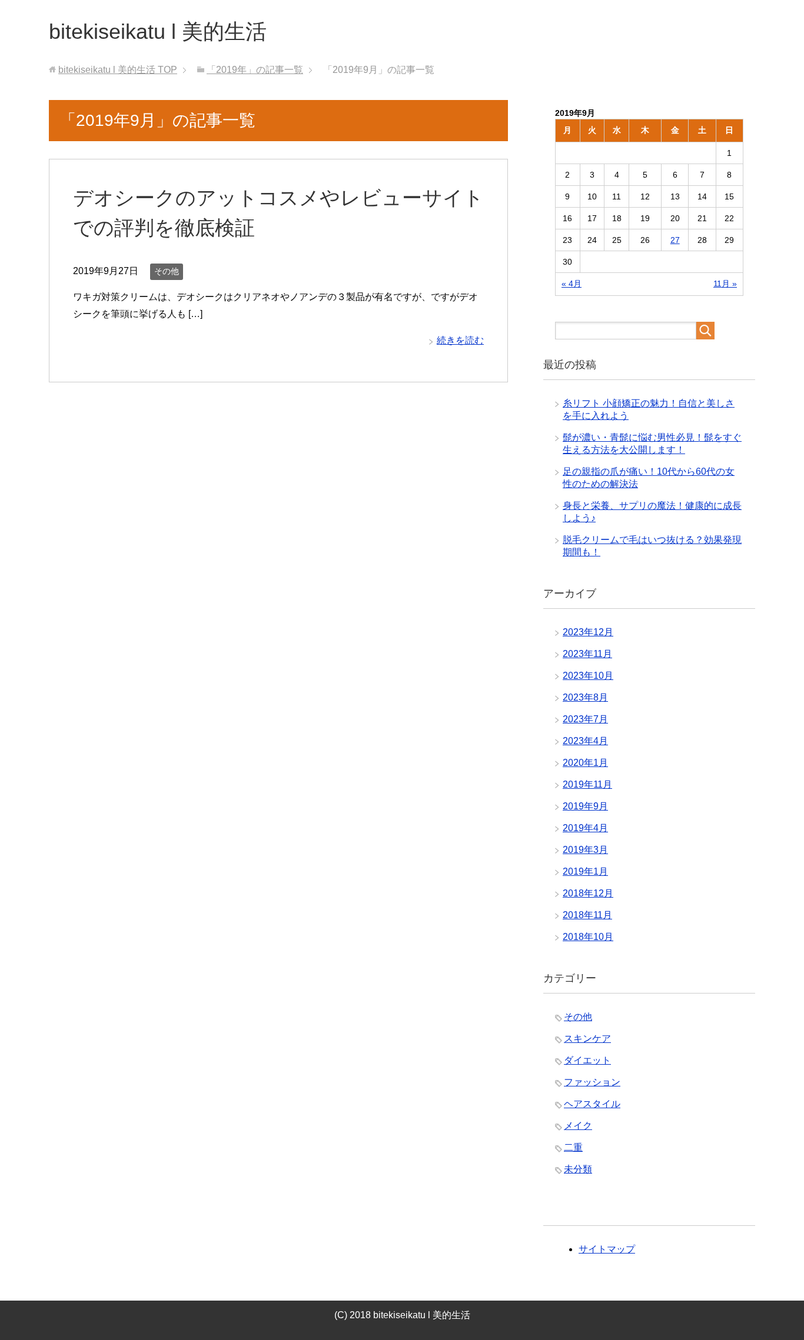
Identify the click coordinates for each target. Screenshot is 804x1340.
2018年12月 (588, 893)
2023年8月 (585, 697)
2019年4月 (585, 828)
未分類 (578, 1169)
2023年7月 (585, 719)
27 (675, 240)
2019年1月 (585, 871)
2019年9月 (585, 806)
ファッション (592, 1082)
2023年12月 (588, 632)
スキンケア (587, 1039)
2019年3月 (585, 850)
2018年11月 (587, 915)
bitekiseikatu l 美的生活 (158, 31)
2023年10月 (588, 676)
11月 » (725, 283)
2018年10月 (588, 937)
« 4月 (572, 283)
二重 (573, 1147)
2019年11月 (587, 784)
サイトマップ (607, 1249)
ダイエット (587, 1060)
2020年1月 (585, 763)
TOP (117, 70)
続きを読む (460, 340)
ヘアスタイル (592, 1104)
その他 (166, 271)
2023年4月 (585, 741)
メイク (578, 1126)
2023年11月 (587, 654)
